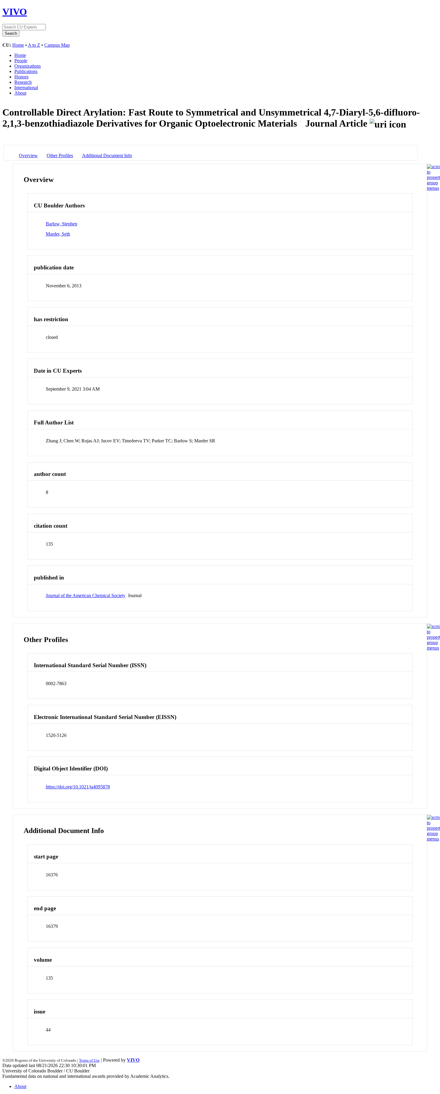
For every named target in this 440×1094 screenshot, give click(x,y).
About (20, 92)
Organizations (27, 66)
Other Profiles (60, 155)
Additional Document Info (107, 155)
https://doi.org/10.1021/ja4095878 (78, 786)
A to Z (34, 45)
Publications (25, 71)
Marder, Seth (58, 233)
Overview (28, 155)
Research (23, 82)
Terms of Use (89, 1060)
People (20, 60)
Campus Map (57, 45)
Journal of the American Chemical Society (85, 595)
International (26, 87)
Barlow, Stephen (61, 223)
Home (18, 45)
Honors (21, 76)
